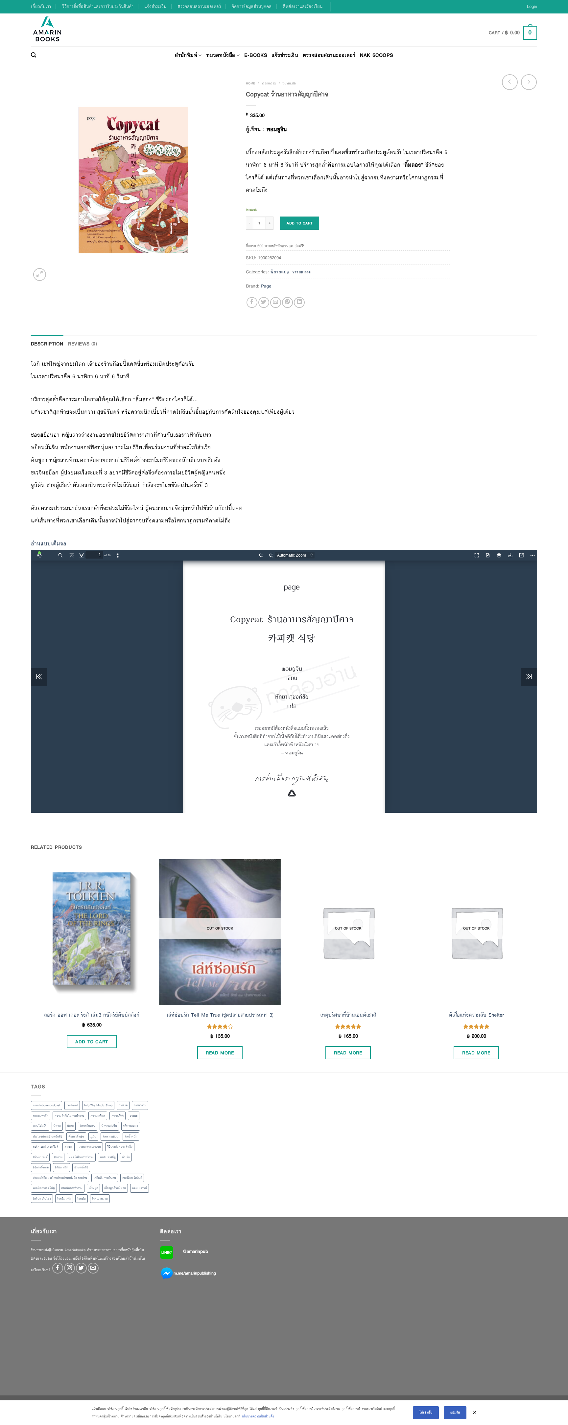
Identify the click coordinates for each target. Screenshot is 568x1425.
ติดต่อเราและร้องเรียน (302, 6)
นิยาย (70, 1126)
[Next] (537, 965)
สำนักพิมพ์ (186, 55)
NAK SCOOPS (376, 55)
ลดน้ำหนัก (131, 1136)
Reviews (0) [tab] (82, 343)
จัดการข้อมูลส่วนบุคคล (252, 6)
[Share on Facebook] (252, 302)
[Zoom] (39, 274)
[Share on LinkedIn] (299, 302)
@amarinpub (195, 1251)
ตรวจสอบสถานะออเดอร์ (199, 6)
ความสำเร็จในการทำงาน (69, 1115)
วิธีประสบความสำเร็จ (119, 1146)
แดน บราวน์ (139, 1188)
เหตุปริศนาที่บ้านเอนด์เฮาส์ (348, 1015)
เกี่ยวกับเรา (41, 6)
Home (250, 83)
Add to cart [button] (91, 1042)
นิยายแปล (289, 83)
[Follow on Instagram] (69, 1268)
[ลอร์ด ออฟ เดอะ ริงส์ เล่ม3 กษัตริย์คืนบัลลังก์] (92, 932)
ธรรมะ (133, 1115)
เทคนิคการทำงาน (72, 1188)
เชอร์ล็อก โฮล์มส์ (132, 1178)
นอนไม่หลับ (40, 1126)
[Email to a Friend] (275, 302)
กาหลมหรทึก (40, 1115)
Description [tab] (47, 343)
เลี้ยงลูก (93, 1188)
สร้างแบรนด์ (40, 1157)
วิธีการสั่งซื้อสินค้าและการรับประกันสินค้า (97, 6)
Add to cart (299, 223)
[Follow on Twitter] (81, 1268)
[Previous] (31, 965)
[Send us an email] (93, 1268)
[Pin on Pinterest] (287, 302)
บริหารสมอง (130, 1126)
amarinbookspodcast (46, 1105)
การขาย (123, 1105)
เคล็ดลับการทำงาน (104, 1178)
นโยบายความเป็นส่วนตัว (258, 1416)
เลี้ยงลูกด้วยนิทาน (115, 1188)
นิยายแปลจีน (109, 1126)
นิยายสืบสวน (87, 1126)
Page (266, 286)
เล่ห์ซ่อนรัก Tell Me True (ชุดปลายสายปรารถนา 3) (220, 1015)
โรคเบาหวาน (100, 1198)
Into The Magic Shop (98, 1105)
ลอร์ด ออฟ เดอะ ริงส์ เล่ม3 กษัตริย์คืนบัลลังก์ (91, 1015)
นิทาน (57, 1126)
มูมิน (93, 1136)
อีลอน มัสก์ (61, 1167)
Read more (220, 1053)
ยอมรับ (455, 1412)
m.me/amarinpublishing (195, 1273)
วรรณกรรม (268, 83)
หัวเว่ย (126, 1157)
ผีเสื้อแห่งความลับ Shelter (476, 1015)
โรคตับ (81, 1198)
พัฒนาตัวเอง (76, 1136)
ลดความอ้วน (110, 1136)
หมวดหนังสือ (220, 55)
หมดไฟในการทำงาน (81, 1157)
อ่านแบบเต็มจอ (48, 543)
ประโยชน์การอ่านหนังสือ (47, 1136)
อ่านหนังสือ (81, 1167)
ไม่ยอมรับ (425, 1412)
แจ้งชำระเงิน (155, 6)
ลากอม (68, 1146)
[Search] (33, 55)
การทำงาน (140, 1105)
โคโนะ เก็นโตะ (42, 1198)
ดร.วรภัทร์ (117, 1115)
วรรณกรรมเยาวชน (90, 1146)
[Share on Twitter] (263, 302)
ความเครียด (97, 1115)
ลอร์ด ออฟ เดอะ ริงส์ (45, 1146)
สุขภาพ (58, 1157)
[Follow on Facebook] (57, 1268)
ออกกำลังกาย (41, 1167)
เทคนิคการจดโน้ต (44, 1188)
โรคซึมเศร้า (64, 1198)
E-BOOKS (255, 55)
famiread (72, 1105)
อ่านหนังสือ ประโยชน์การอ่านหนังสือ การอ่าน (60, 1178)
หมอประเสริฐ (108, 1157)
